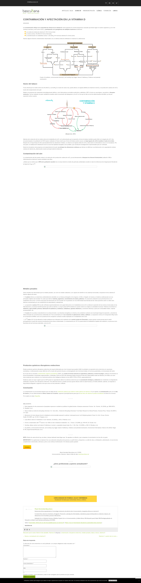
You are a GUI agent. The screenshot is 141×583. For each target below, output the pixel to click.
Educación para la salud (29, 532)
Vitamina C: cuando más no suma (108, 536)
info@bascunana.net (32, 2)
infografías (37, 396)
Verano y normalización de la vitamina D (34, 536)
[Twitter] (116, 3)
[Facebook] (109, 3)
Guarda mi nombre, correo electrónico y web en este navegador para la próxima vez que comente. (48, 574)
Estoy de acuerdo (113, 580)
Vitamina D (52, 532)
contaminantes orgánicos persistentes (47, 373)
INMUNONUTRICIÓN (89, 10)
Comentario (26, 545)
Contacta (27, 447)
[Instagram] (106, 3)
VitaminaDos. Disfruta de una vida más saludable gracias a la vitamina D (46, 522)
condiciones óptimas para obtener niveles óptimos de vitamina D (74, 391)
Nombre (25, 558)
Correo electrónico (28, 563)
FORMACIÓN (107, 10)
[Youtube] (113, 3)
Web (24, 568)
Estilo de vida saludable (42, 532)
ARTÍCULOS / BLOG (67, 10)
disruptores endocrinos (75, 532)
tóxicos (97, 532)
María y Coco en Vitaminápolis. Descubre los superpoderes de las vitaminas (83, 522)
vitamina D (102, 532)
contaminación (65, 532)
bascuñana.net (28, 525)
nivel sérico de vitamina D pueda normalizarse (92, 393)
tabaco (93, 532)
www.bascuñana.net (84, 454)
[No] (139, 581)
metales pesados (86, 532)
